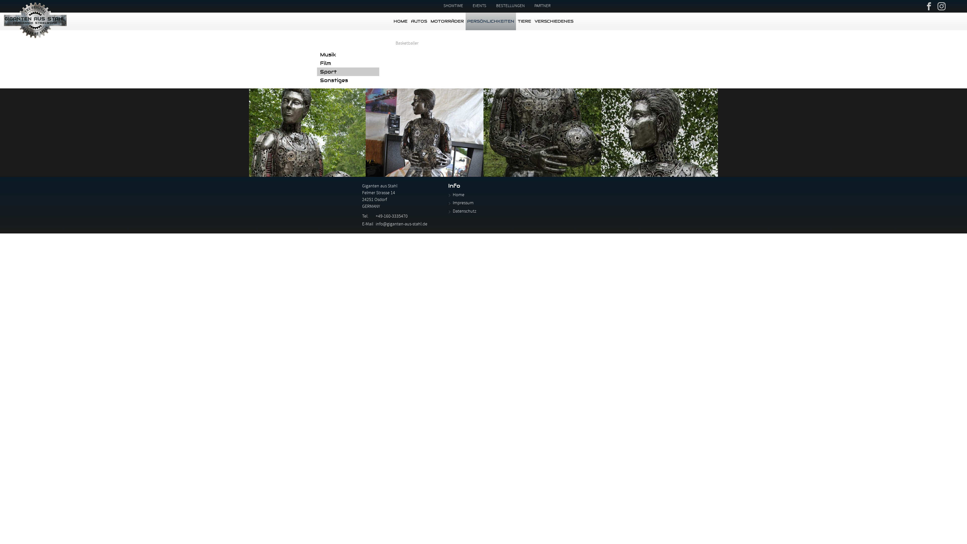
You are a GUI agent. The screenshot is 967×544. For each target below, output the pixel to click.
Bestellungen (510, 6)
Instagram (941, 6)
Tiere (524, 21)
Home (400, 21)
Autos (419, 21)
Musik (328, 54)
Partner (542, 6)
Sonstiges (334, 80)
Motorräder (447, 21)
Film (325, 63)
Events (479, 6)
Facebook (929, 6)
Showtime (453, 6)
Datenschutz (464, 211)
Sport (328, 72)
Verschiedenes (554, 21)
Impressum (463, 203)
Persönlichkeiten (490, 21)
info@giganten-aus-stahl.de (401, 224)
